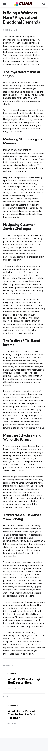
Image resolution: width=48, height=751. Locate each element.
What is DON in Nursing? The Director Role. (23, 680)
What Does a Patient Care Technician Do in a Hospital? (22, 714)
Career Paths (12, 673)
